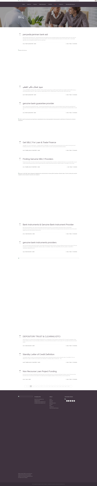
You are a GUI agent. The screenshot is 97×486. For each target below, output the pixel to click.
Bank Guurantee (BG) (29, 43)
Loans (27, 379)
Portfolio (51, 404)
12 (57, 386)
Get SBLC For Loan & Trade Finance (39, 142)
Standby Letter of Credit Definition (38, 354)
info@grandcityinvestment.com (39, 401)
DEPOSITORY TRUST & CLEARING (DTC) (41, 336)
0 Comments (74, 43)
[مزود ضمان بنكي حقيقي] (48, 67)
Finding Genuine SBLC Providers (38, 159)
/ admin (34, 43)
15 (65, 386)
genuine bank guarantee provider (38, 103)
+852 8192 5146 (37, 400)
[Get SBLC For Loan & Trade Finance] (48, 129)
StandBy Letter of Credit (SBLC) (31, 150)
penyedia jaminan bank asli (35, 34)
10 (52, 386)
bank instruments (29, 233)
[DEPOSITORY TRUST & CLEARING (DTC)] (48, 295)
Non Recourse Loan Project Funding (40, 371)
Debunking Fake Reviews (54, 408)
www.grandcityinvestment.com (39, 403)
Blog (50, 405)
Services (51, 401)
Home (51, 399)
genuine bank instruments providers (39, 242)
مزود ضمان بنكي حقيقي (33, 87)
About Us (51, 400)
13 (60, 386)
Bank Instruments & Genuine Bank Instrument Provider (48, 224)
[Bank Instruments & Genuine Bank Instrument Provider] (48, 197)
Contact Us (52, 406)
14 (62, 386)
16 (68, 386)
